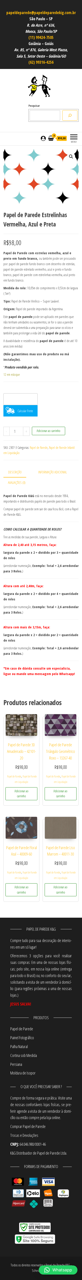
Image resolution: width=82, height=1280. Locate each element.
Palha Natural (19, 1046)
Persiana (16, 1064)
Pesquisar (34, 106)
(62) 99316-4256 (41, 62)
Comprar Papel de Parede (28, 1126)
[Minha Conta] (43, 138)
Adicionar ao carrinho (48, 431)
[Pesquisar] (69, 115)
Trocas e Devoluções (24, 1135)
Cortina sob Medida (23, 1055)
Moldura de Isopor (23, 1073)
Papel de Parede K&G (58, 1265)
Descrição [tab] (15, 472)
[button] (71, 156)
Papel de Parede (39, 447)
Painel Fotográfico (22, 1037)
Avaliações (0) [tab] (17, 482)
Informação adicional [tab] (52, 472)
